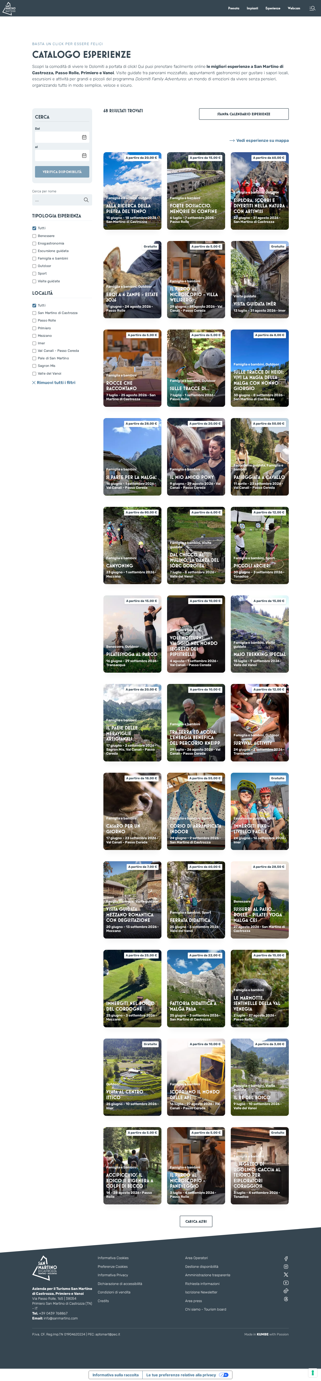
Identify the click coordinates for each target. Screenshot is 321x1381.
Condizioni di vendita (114, 1292)
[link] (233, 8)
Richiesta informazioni (202, 1284)
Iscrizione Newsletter (201, 1292)
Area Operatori (196, 1258)
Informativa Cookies (113, 1258)
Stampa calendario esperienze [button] (243, 114)
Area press (193, 1301)
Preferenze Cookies (113, 1267)
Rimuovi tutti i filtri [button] (56, 382)
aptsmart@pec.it (107, 1334)
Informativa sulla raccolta (116, 1375)
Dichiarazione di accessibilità (120, 1284)
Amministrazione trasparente (207, 1275)
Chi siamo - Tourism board (205, 1309)
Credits (103, 1301)
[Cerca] (86, 200)
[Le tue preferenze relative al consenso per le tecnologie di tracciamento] (312, 1372)
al (36, 147)
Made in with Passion (266, 1334)
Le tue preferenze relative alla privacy (181, 1375)
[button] (312, 8)
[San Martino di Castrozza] (9, 8)
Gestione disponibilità (201, 1267)
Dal (37, 129)
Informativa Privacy (113, 1275)
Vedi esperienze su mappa (262, 140)
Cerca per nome (44, 191)
